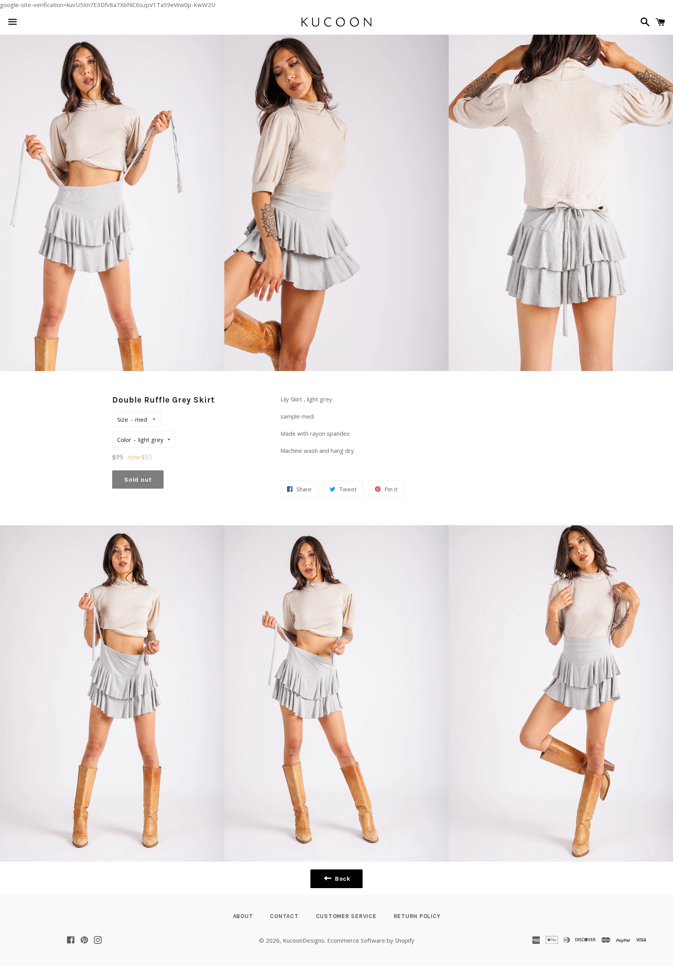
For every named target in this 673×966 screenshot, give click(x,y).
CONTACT (284, 916)
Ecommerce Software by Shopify (370, 940)
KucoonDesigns (303, 940)
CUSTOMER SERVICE (346, 916)
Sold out (138, 479)
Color (124, 439)
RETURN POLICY (417, 916)
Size (122, 419)
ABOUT (243, 916)
